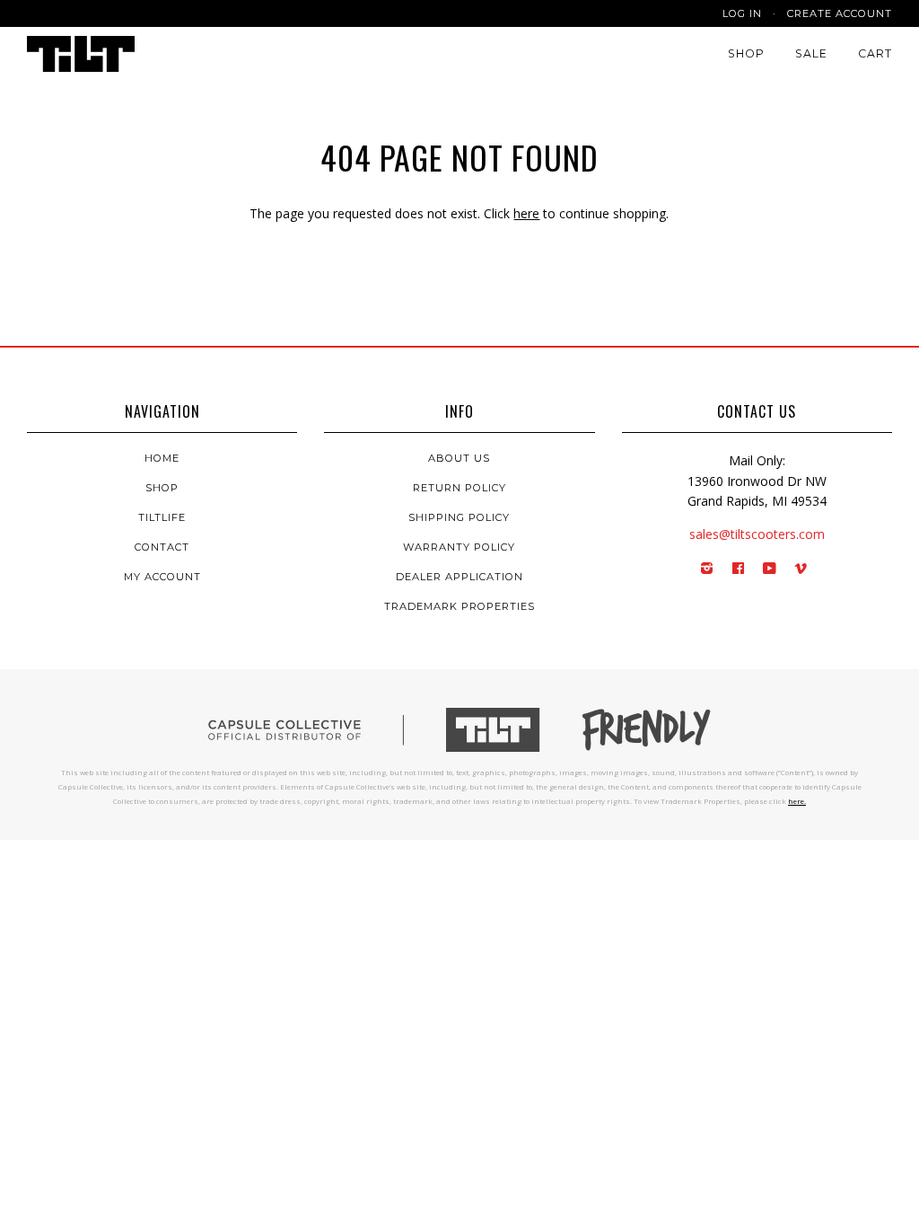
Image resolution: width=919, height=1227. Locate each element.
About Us (459, 458)
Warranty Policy (459, 547)
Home (161, 458)
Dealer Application (459, 576)
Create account (839, 13)
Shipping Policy (459, 517)
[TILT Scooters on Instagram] (707, 569)
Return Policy (459, 487)
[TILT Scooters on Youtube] (770, 569)
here (526, 213)
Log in (742, 13)
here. (797, 801)
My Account (162, 576)
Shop (746, 53)
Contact (162, 547)
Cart (875, 53)
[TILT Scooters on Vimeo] (801, 569)
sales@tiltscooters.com (757, 534)
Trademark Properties (459, 606)
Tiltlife (162, 517)
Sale (811, 53)
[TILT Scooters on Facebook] (738, 569)
